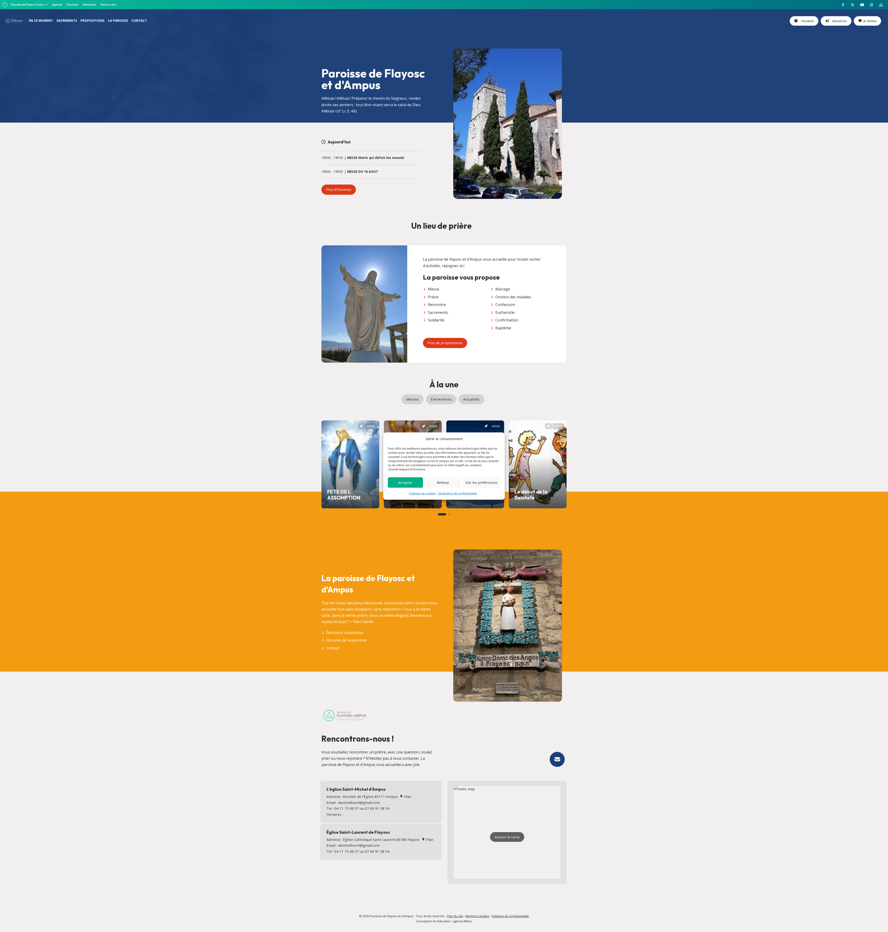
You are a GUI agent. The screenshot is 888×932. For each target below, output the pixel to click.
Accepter (405, 482)
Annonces (838, 21)
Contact (332, 648)
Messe (433, 289)
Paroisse (72, 4)
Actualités (471, 399)
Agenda (57, 4)
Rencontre (437, 304)
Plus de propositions (445, 342)
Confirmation (506, 320)
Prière (433, 296)
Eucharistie (505, 312)
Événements (441, 399)
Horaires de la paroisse (346, 640)
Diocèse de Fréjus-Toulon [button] (27, 4)
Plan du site (455, 916)
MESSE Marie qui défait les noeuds (375, 158)
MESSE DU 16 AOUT (362, 172)
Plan (407, 796)
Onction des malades (513, 296)
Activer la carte (507, 837)
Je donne (870, 21)
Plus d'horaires (338, 189)
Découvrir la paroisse (344, 632)
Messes (412, 399)
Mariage (502, 289)
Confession (505, 304)
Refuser (443, 482)
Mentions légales (477, 916)
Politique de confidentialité (510, 916)
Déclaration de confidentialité (457, 493)
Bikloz (468, 921)
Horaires (806, 21)
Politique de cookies (422, 493)
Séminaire (89, 4)
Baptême (503, 327)
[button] (442, 514)
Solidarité (436, 320)
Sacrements (438, 312)
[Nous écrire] (557, 759)
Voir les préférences (481, 482)
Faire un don (108, 4)
